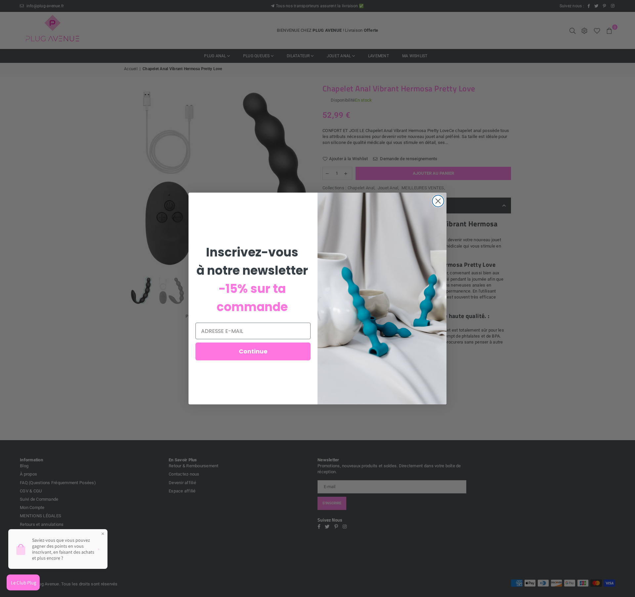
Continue (253, 351)
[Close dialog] (438, 201)
